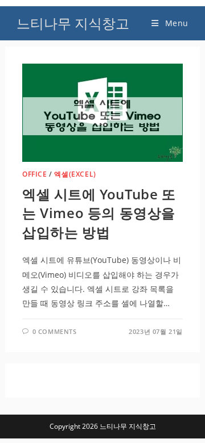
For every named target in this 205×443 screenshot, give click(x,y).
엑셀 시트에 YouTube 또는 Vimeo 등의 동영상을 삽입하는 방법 (99, 213)
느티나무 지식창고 (73, 23)
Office (34, 174)
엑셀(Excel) (75, 174)
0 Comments (54, 331)
